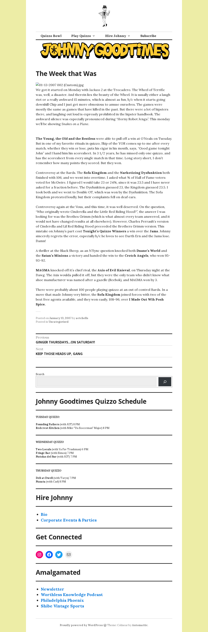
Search (40, 374)
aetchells (82, 318)
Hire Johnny (115, 36)
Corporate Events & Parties (69, 520)
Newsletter (52, 589)
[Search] (164, 381)
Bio (44, 514)
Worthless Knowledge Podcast (72, 594)
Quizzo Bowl (51, 36)
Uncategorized (59, 322)
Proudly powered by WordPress (81, 625)
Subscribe (148, 36)
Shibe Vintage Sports (62, 605)
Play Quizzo (81, 36)
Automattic (140, 625)
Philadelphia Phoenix (62, 600)
